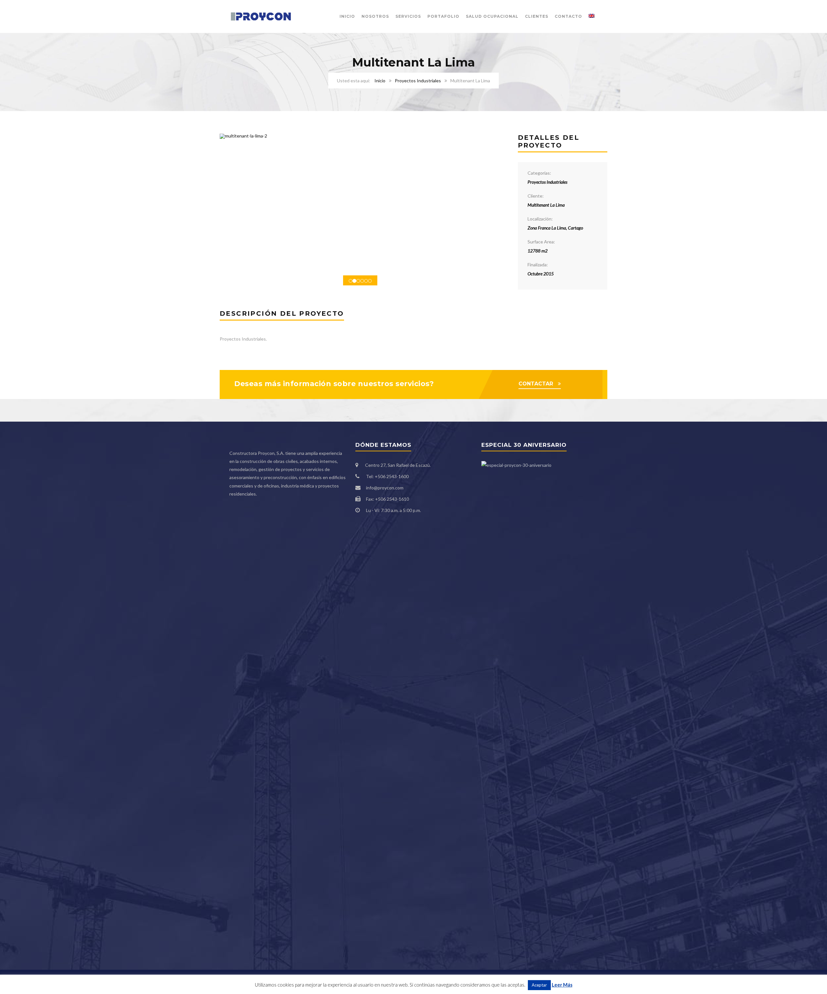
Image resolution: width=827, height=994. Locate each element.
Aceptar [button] (539, 985)
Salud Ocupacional (492, 16)
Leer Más (562, 985)
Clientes (536, 16)
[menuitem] (591, 16)
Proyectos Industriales (418, 80)
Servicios (408, 16)
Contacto (568, 16)
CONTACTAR (535, 384)
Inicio (347, 16)
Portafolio (443, 16)
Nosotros (375, 16)
